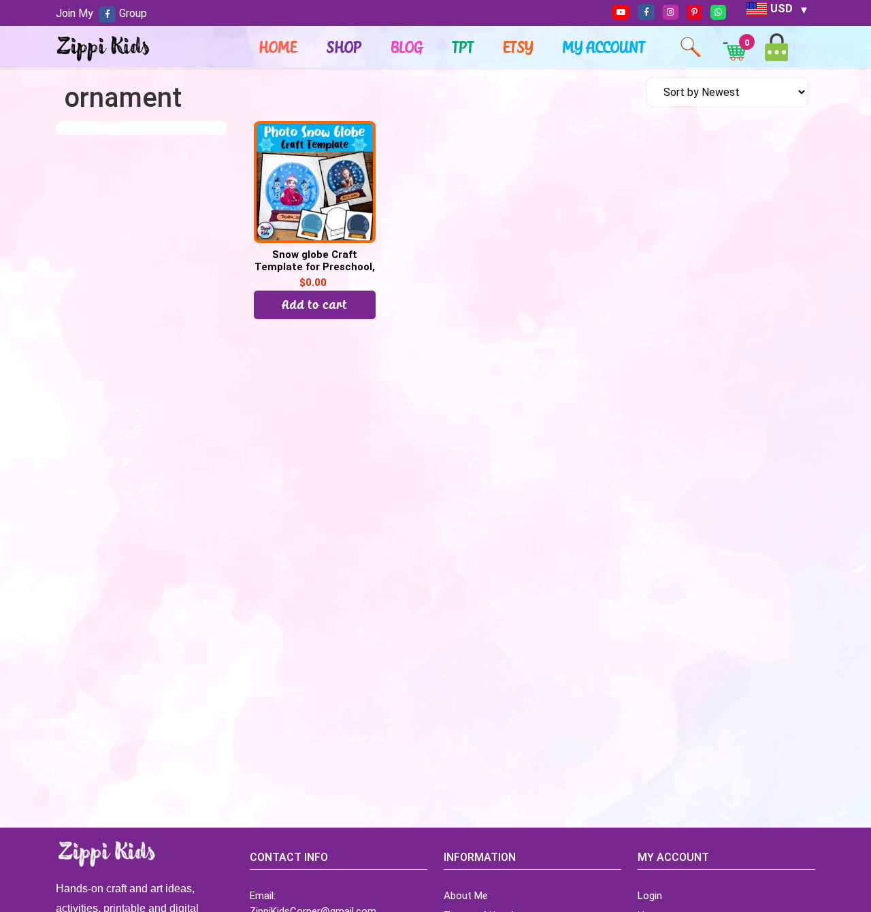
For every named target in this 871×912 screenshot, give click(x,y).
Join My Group (101, 13)
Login (650, 896)
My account (604, 47)
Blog (407, 47)
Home (278, 47)
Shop (344, 47)
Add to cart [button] (315, 304)
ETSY (518, 47)
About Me (466, 896)
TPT (463, 47)
